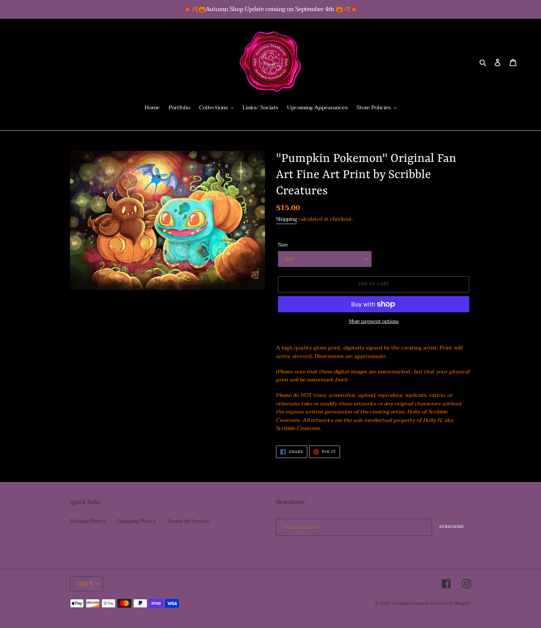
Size (283, 245)
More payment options (374, 322)
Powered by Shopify (450, 603)
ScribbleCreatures (410, 603)
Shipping (286, 219)
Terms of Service (188, 521)
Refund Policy (88, 521)
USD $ (85, 584)
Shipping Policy (136, 521)
